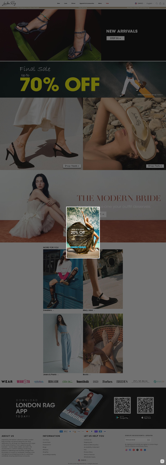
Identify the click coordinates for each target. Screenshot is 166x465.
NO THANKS (82, 247)
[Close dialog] (98, 209)
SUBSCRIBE (74, 247)
